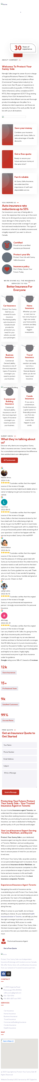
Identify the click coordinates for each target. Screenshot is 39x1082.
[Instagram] (8, 973)
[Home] (4, 4)
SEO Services (19, 1080)
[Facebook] (3, 973)
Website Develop (7, 1080)
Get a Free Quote (10, 948)
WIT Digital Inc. (32, 1080)
